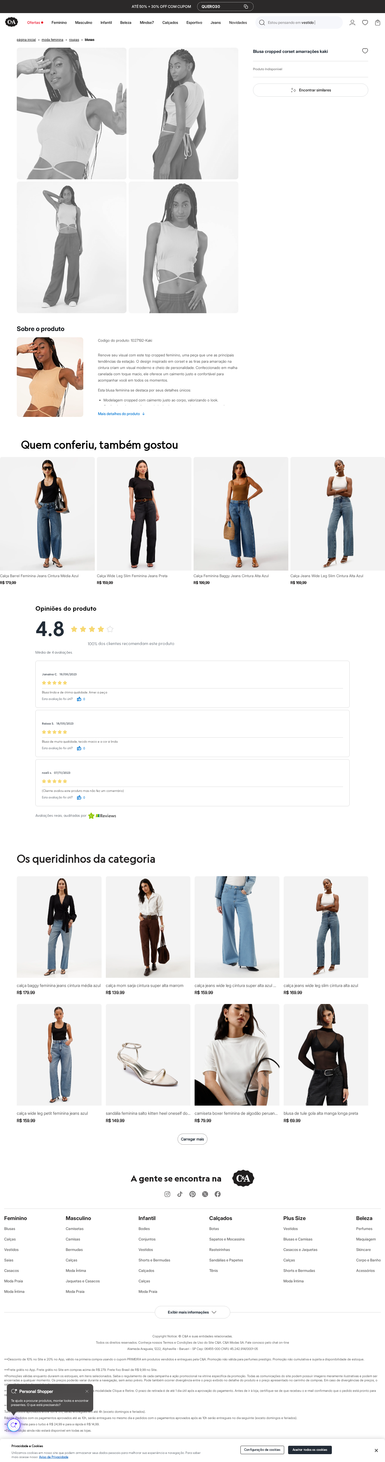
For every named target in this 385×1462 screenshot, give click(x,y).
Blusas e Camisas (297, 1239)
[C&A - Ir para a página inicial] (11, 22)
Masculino (83, 22)
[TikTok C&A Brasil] (180, 1194)
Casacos (11, 1270)
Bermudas (74, 1249)
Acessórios (365, 1270)
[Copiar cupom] (246, 6)
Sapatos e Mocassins (227, 1239)
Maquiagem (366, 1239)
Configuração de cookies (262, 1450)
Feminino (59, 22)
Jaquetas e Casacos (83, 1281)
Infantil (106, 22)
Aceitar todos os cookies (310, 1450)
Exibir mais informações (188, 1312)
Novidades (238, 22)
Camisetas (75, 1228)
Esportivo (194, 22)
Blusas (9, 1228)
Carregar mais (192, 1139)
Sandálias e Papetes (226, 1260)
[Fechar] (376, 1450)
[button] (299, 22)
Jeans (216, 22)
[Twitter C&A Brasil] (205, 1194)
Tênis (213, 1270)
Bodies (144, 1228)
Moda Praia (13, 1281)
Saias (8, 1260)
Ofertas (33, 22)
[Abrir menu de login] (352, 22)
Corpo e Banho (368, 1260)
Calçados (170, 22)
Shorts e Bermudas (154, 1260)
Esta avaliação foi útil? (57, 699)
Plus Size (294, 1218)
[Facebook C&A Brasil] (217, 1194)
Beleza (125, 22)
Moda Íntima (14, 1291)
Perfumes (364, 1228)
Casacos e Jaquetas (300, 1249)
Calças (10, 1239)
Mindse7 (147, 22)
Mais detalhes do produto (121, 413)
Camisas (73, 1239)
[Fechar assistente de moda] (87, 1391)
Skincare (363, 1249)
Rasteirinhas (219, 1249)
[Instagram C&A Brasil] (167, 1194)
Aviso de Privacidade (53, 1457)
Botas (214, 1228)
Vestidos (11, 1249)
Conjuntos (147, 1239)
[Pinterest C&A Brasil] (192, 1194)
